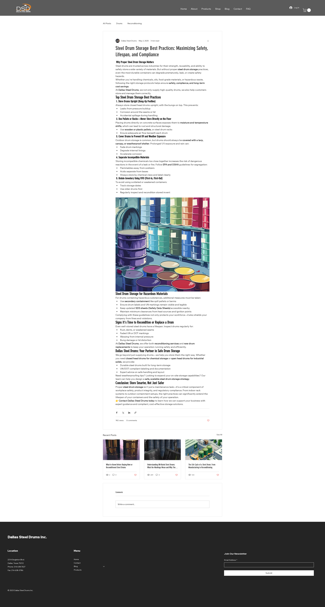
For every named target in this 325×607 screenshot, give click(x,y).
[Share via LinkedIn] (129, 412)
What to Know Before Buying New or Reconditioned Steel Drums (119, 466)
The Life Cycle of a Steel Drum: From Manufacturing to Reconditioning (201, 466)
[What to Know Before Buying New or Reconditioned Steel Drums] (121, 449)
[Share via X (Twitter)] (123, 412)
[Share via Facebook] (117, 412)
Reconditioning (134, 23)
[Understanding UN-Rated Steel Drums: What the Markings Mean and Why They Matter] (162, 449)
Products (78, 570)
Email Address (230, 560)
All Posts (107, 23)
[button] (307, 10)
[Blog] (104, 566)
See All (219, 434)
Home (76, 559)
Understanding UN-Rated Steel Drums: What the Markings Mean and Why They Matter (161, 466)
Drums (119, 23)
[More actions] (207, 40)
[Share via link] (135, 412)
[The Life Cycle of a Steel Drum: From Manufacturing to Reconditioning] (203, 449)
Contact (77, 563)
